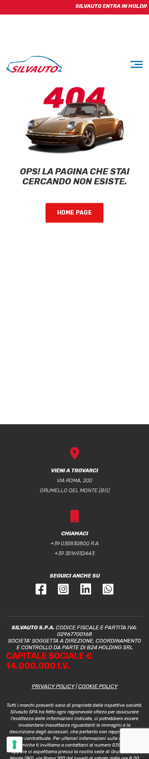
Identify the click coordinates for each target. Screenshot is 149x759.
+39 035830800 (69, 543)
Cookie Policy (98, 686)
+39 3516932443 (74, 553)
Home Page (74, 212)
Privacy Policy (53, 686)
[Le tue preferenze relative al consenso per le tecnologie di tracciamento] (14, 744)
